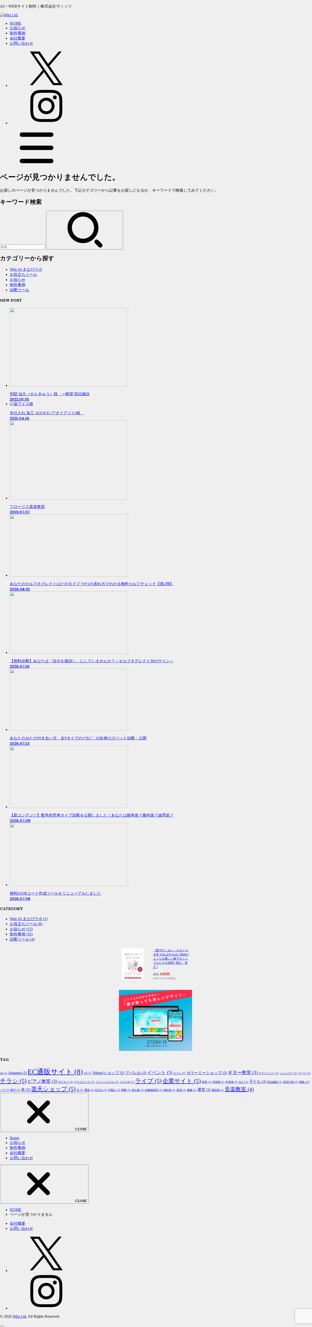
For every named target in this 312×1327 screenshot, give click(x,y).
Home (14, 1138)
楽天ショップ (53, 1089)
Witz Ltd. (20, 1316)
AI (3, 1073)
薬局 (181, 1090)
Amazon (17, 1073)
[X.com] (46, 85)
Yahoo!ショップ (108, 1073)
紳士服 (138, 1090)
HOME (15, 23)
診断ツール (19, 290)
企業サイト (182, 1081)
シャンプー (288, 1073)
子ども (257, 1081)
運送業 (218, 1090)
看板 (89, 1090)
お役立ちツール (23, 274)
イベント (159, 1072)
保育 (206, 1082)
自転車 (169, 1090)
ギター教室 (243, 1072)
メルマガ (126, 1082)
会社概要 (17, 38)
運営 (204, 1090)
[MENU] (36, 164)
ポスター (65, 1082)
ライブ (148, 1081)
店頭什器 (290, 1082)
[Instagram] (46, 123)
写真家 (218, 1082)
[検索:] (23, 247)
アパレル (135, 1073)
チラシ (13, 1081)
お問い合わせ (21, 43)
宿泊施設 (274, 1082)
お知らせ (17, 28)
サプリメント (269, 1073)
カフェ (179, 1073)
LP (87, 1073)
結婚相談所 (153, 1090)
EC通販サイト (55, 1072)
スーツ (304, 1073)
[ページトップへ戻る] (2, 1326)
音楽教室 (239, 1089)
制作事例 (17, 33)
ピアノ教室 (42, 1081)
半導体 (231, 1082)
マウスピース (84, 1082)
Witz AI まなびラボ (26, 269)
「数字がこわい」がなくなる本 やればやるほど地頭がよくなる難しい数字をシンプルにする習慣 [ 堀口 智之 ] (171, 959)
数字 (15, 1090)
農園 (191, 1090)
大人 (243, 1082)
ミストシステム (106, 1082)
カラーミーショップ (206, 1073)
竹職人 (114, 1090)
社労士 (101, 1090)
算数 (126, 1090)
